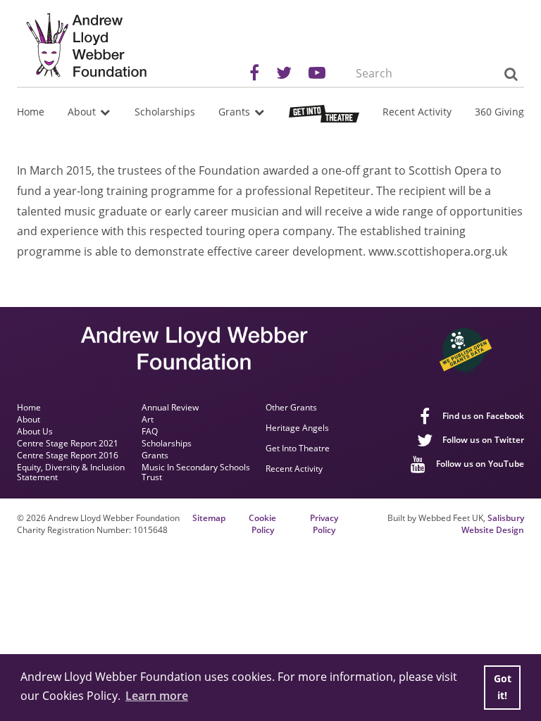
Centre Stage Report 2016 (67, 455)
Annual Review (170, 408)
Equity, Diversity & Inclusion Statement (71, 472)
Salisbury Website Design (492, 524)
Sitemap (208, 518)
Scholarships (165, 111)
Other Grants (291, 408)
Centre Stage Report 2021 (67, 444)
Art (148, 420)
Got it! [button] (502, 687)
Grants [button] (235, 111)
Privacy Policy (324, 524)
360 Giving (499, 111)
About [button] (83, 111)
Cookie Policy (262, 524)
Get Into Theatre (298, 449)
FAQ (150, 432)
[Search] (510, 74)
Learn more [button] (156, 695)
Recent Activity (417, 111)
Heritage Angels (297, 428)
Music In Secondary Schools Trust (196, 472)
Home (30, 111)
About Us (35, 432)
